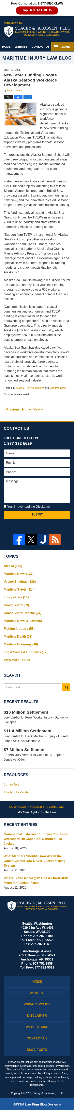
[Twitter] (31, 539)
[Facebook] (19, 539)
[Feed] (55, 539)
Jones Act (11, 784)
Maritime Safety (19, 589)
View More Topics (17, 660)
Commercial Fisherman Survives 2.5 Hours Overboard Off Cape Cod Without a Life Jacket (36, 839)
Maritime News (58, 387)
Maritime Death (18, 636)
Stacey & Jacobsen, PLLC (48, 1093)
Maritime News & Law (23, 621)
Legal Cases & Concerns (25, 652)
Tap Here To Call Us (37, 10)
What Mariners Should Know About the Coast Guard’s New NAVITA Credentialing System (35, 860)
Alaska (20, 387)
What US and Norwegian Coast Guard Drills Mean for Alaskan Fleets (36, 880)
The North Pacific (17, 792)
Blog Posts (37, 1049)
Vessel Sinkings (20, 581)
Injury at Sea (17, 597)
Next (38, 409)
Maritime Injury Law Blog (37, 29)
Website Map (37, 1027)
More (65, 46)
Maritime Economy (21, 644)
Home (6, 46)
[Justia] (43, 539)
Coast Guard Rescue (22, 613)
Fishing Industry (34, 387)
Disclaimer (37, 1015)
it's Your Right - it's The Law (37, 809)
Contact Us (41, 46)
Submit (37, 514)
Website (21, 46)
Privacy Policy (37, 1004)
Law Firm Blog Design (35, 1104)
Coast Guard (16, 605)
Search (66, 687)
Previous (12, 409)
